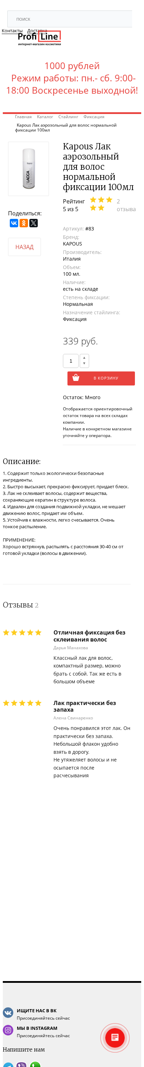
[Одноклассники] (24, 223)
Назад (24, 247)
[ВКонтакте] (14, 223)
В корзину (106, 378)
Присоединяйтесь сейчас (43, 1014)
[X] (33, 223)
